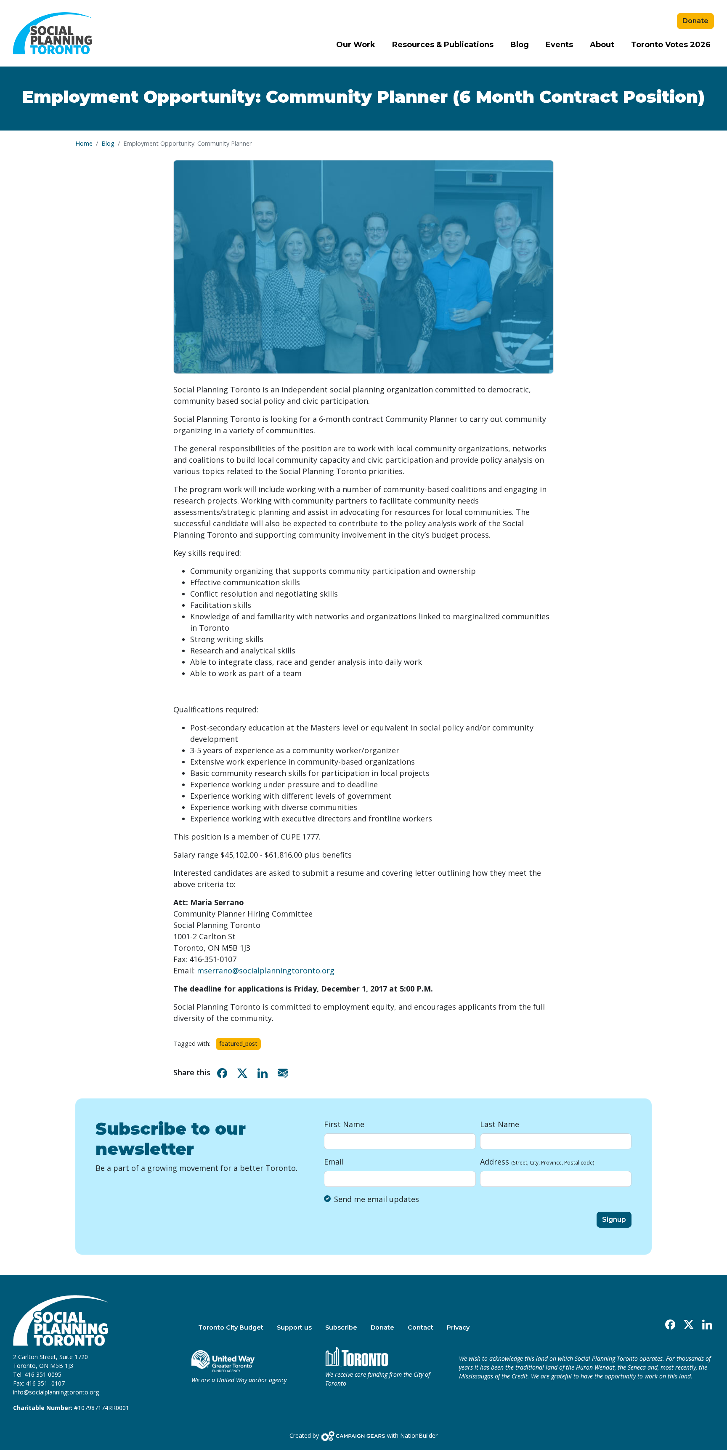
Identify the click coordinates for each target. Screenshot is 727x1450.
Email (334, 1162)
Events (559, 44)
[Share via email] (284, 1072)
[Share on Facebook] (224, 1072)
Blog (519, 44)
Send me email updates (376, 1199)
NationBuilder (419, 1435)
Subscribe (341, 1327)
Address (537, 1162)
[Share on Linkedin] (264, 1072)
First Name (344, 1124)
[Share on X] (244, 1072)
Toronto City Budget (230, 1327)
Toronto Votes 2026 (671, 44)
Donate (695, 21)
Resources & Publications (443, 44)
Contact (420, 1327)
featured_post (238, 1044)
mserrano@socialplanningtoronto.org (265, 970)
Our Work (355, 44)
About (602, 44)
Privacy (458, 1327)
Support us (294, 1327)
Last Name (499, 1124)
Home (84, 143)
